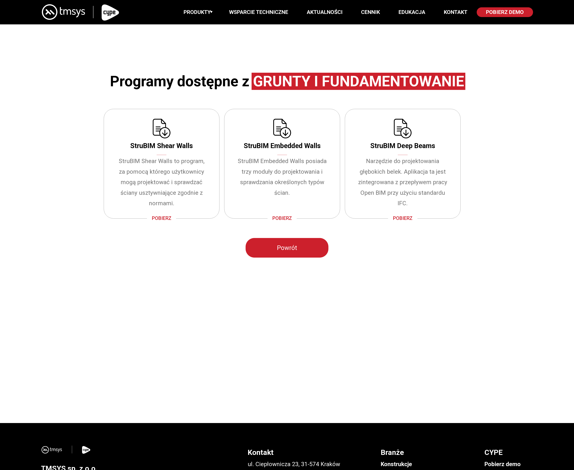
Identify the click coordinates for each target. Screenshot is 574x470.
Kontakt (455, 12)
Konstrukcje (396, 464)
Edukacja (412, 12)
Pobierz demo (502, 464)
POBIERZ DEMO (505, 12)
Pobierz (161, 218)
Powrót (287, 247)
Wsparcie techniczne (258, 12)
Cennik (370, 12)
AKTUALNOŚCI (325, 12)
